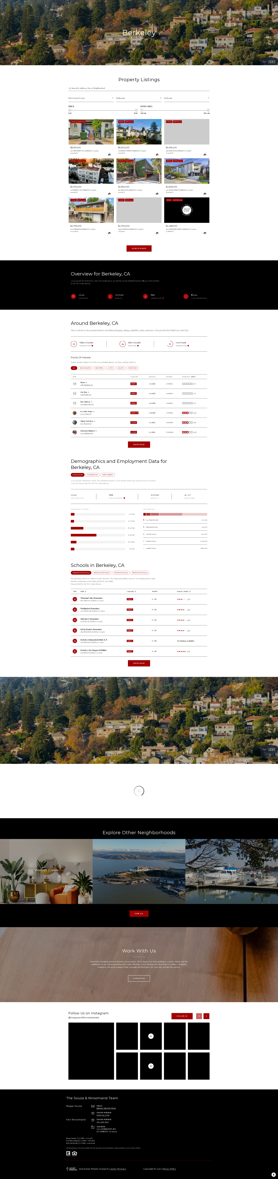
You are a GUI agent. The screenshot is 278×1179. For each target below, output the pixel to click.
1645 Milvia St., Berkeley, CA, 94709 (91, 653)
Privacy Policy (169, 1169)
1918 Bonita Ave (85, 395)
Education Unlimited (87, 431)
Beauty (122, 368)
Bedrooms (168, 98)
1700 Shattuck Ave (86, 433)
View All (139, 914)
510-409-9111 (103, 1122)
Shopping (100, 368)
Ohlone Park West (86, 421)
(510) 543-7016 (103, 1115)
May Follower (85, 402)
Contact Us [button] (139, 978)
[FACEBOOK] (186, 1169)
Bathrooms (120, 98)
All (75, 368)
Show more (139, 445)
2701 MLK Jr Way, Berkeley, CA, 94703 (92, 642)
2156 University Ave (87, 404)
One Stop (83, 392)
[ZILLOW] (209, 1169)
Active (111, 368)
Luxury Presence (118, 1169)
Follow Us (182, 1016)
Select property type (76, 98)
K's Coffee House (86, 411)
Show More (139, 663)
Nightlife (134, 368)
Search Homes (139, 248)
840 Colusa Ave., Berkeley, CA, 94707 (92, 600)
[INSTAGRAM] (192, 1169)
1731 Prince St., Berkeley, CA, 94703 (91, 621)
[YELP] (198, 1169)
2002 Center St (85, 414)
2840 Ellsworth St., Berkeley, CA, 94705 (92, 632)
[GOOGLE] (204, 1169)
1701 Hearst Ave (86, 424)
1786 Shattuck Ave (86, 385)
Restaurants (86, 368)
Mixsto (82, 382)
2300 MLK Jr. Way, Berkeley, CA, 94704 (92, 611)
